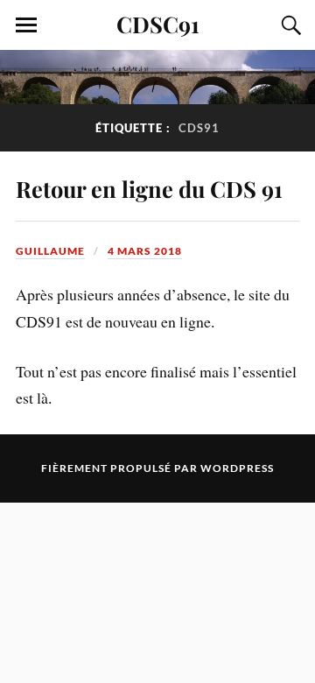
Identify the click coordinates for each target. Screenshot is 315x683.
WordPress (237, 468)
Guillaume (50, 250)
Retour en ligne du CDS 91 (149, 188)
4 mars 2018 (145, 250)
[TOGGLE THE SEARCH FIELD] (288, 25)
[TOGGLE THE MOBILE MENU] (26, 25)
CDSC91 (158, 24)
